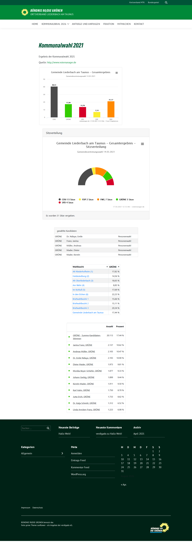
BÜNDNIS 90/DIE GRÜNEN (46, 11)
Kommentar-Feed (80, 467)
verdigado (101, 433)
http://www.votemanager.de (61, 62)
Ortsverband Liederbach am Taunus (52, 14)
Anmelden (76, 453)
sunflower (41, 525)
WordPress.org (78, 474)
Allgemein (26, 453)
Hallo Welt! (65, 433)
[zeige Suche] (166, 2)
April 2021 (138, 433)
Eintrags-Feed (78, 460)
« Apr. (123, 484)
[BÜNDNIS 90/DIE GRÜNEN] (24, 12)
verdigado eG (66, 525)
